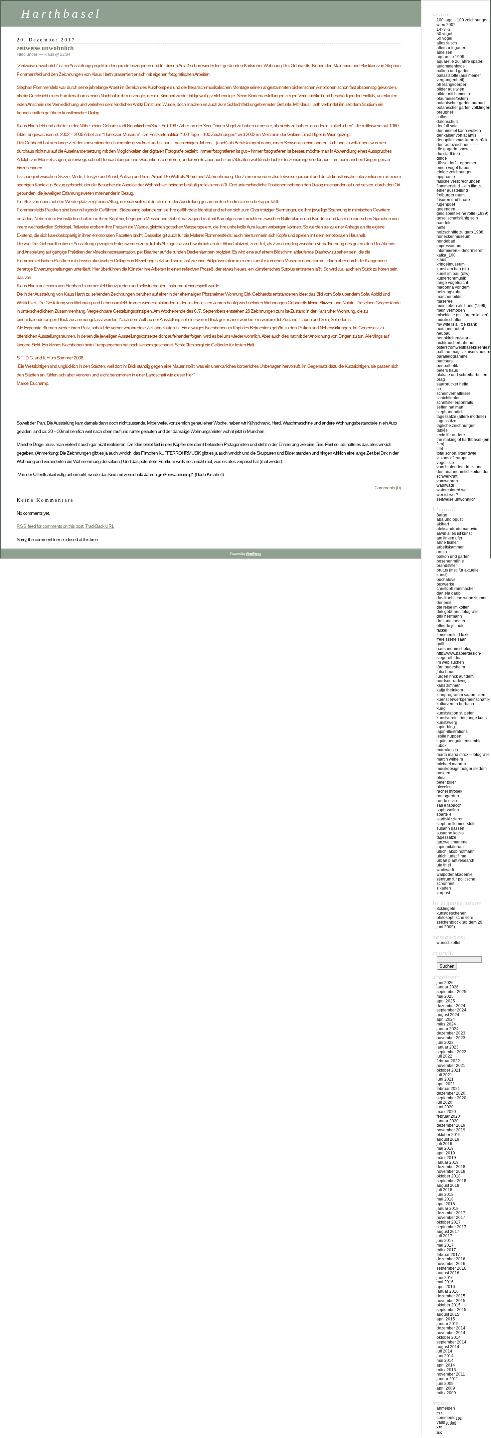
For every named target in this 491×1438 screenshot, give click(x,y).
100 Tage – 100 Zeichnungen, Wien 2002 (463, 22)
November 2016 (451, 1263)
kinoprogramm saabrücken (461, 694)
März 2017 (446, 1250)
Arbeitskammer (450, 547)
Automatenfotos (451, 66)
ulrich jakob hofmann (456, 851)
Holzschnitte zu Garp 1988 (460, 232)
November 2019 (451, 1130)
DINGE (442, 158)
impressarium (449, 246)
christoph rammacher (456, 588)
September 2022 (451, 1052)
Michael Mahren (451, 764)
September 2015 (451, 1309)
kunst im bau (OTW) (453, 273)
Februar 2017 (448, 1254)
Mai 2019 (445, 1148)
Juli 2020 (444, 1102)
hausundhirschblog (454, 648)
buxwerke (445, 584)
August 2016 (448, 1273)
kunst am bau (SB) (453, 269)
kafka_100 (446, 255)
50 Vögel (444, 33)
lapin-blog (446, 727)
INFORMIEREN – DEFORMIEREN (460, 250)
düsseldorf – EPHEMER (456, 163)
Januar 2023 (448, 1047)
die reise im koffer (453, 607)
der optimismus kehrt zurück (462, 140)
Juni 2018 (445, 1194)
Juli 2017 (444, 1236)
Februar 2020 (448, 1116)
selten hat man (450, 407)
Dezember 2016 (451, 1259)
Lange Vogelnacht (452, 282)
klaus (441, 259)
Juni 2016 (445, 1277)
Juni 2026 (445, 982)
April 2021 (446, 1084)
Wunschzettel (448, 942)
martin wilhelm (450, 759)
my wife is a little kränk (457, 324)
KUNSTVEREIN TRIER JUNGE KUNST (462, 717)
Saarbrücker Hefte (452, 384)
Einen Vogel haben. (454, 167)
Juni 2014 (445, 1355)
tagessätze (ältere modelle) (461, 416)
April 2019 (446, 1153)
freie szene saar (451, 639)
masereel (445, 301)
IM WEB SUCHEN (450, 662)
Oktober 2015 (449, 1305)
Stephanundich (450, 412)
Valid (446, 1422)
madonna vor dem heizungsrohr (453, 289)
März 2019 (446, 1157)
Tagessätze (446, 837)
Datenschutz (448, 121)
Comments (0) (387, 487)
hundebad (446, 241)
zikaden (444, 888)
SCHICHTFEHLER (448, 397)
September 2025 (451, 991)
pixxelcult (445, 787)
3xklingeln (446, 908)
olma (441, 777)
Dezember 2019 (451, 1125)
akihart (443, 524)
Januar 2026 (448, 987)
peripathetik (447, 365)
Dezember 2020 (451, 1093)
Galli (440, 644)
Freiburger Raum (451, 195)
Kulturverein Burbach (455, 703)
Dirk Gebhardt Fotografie (458, 611)
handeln (444, 222)
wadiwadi (445, 869)
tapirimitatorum (450, 846)
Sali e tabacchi (450, 805)
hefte (441, 227)
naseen (443, 773)
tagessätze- (447, 421)
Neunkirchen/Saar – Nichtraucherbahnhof (455, 340)
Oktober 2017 (449, 1222)
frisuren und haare (453, 199)
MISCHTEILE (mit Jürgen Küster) (463, 315)
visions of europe (452, 458)
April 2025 (446, 1001)
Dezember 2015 (451, 1296)
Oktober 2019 (449, 1134)
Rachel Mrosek (449, 791)
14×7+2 (444, 29)
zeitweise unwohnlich (45, 47)
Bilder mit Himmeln (453, 94)
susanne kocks (450, 833)
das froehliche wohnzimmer (462, 598)
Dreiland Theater (451, 621)
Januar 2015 (448, 1323)
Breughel (445, 112)
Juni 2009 (445, 1383)
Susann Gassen (450, 828)
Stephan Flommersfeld (456, 823)
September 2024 (451, 1010)
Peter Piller (446, 782)
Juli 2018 (444, 1189)
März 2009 (446, 1393)
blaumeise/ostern (452, 98)
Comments (449, 1417)
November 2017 (451, 1217)
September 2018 (451, 1180)
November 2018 (451, 1171)
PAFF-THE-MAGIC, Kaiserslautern (463, 351)
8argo (442, 515)
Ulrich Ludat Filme (451, 856)
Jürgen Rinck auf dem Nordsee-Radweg (455, 678)
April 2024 (446, 1019)
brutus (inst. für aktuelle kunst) (458, 572)
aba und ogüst (450, 519)
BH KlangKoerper (451, 84)
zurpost (443, 893)
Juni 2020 (445, 1107)
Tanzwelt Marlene (452, 842)
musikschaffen (450, 319)
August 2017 (448, 1231)
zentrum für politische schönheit (456, 881)
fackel (442, 630)
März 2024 (446, 1024)
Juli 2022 (444, 1056)
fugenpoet (446, 204)
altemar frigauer (451, 47)
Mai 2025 (445, 996)
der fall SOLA (447, 126)
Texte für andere (451, 435)
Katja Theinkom (450, 690)
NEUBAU (444, 333)
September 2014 (451, 1342)
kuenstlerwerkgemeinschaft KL (463, 699)
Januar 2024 (448, 1028)
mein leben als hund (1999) (462, 305)
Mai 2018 (445, 1199)
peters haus (447, 370)
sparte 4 (444, 814)
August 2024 (448, 1014)
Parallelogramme (452, 356)
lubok (442, 745)
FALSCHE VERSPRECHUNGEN (458, 181)
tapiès (442, 430)
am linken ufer (449, 538)
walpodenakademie (455, 874)
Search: (443, 952)
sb (439, 388)
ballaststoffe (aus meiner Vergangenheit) (459, 78)
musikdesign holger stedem (462, 768)
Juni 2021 (445, 1079)
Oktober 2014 (449, 1337)
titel (440, 448)
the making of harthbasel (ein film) (463, 442)
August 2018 (448, 1185)
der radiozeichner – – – (458, 144)
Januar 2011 (447, 1379)
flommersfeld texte (453, 634)
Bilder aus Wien (450, 89)
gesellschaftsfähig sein (457, 218)
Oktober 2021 (449, 1070)
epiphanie (446, 176)
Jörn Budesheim (451, 667)
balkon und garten (453, 70)
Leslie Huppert (449, 736)
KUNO (441, 708)
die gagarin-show (452, 149)
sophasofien (448, 810)
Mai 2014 (445, 1360)
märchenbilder (450, 296)
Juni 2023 (445, 1042)
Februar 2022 (448, 1061)
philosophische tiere (455, 917)
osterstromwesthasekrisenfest (463, 347)
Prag (441, 379)
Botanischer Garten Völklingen (463, 107)
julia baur (445, 671)
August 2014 (448, 1346)
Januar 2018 (448, 1208)
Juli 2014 (444, 1351)
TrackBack (100, 526)
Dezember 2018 (451, 1166)
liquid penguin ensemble (459, 741)
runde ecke (447, 800)
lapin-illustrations (452, 731)
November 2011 (451, 1374)
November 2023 (451, 1037)
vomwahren (447, 481)
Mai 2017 (445, 1245)
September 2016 (451, 1268)
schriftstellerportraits (455, 402)
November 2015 (451, 1300)
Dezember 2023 (451, 1033)
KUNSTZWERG (447, 722)
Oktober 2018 (449, 1176)
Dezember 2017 (451, 1213)
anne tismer (447, 542)
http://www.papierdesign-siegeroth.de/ (459, 655)
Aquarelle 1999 (450, 56)
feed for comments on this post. (50, 526)
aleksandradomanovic (457, 528)
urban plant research (455, 860)
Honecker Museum (453, 236)
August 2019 (448, 1139)
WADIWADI (445, 485)
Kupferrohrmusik (451, 278)
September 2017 (451, 1227)
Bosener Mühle (450, 561)
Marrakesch (447, 750)
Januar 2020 (448, 1121)
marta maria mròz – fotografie (463, 754)
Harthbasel (61, 13)
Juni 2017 (445, 1240)
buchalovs (446, 579)
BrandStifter (447, 565)
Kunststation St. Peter (455, 713)
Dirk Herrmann (449, 616)
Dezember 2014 (451, 1328)
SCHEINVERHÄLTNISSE (454, 393)
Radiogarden (448, 796)
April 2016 (446, 1286)
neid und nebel (450, 328)
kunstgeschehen (452, 913)
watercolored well (453, 490)
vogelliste (445, 462)
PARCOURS (445, 361)
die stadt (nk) (448, 153)
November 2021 (451, 1065)
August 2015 (448, 1314)
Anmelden (446, 1408)
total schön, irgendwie (456, 453)
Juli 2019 (444, 1143)
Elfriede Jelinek (450, 625)
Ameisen (444, 52)
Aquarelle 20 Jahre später (459, 61)
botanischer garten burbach (462, 103)
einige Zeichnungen (455, 172)
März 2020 (446, 1111)
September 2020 (451, 1098)
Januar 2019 (448, 1162)
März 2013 (446, 1370)
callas (442, 117)
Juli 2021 (444, 1075)
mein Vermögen (451, 310)
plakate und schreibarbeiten (462, 374)
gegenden (446, 209)
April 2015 (446, 1319)
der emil (444, 602)
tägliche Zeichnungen (456, 425)
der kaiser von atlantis (456, 135)
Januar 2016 (448, 1291)
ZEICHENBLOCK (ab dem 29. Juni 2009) (460, 924)
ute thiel (444, 865)
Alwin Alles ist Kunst (454, 533)
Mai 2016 (445, 1282)
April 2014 (446, 1365)
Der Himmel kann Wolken (459, 130)
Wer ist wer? (447, 494)
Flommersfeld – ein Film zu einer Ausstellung (460, 188)
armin (442, 551)
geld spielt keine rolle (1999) (462, 213)
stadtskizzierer (450, 819)
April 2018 (446, 1204)
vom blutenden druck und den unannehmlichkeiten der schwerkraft (463, 472)
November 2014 (451, 1332)
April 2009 (446, 1388)
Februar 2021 (448, 1088)
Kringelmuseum (451, 264)
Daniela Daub (449, 593)
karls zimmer (448, 685)
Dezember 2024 (451, 1005)
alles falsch (447, 43)
